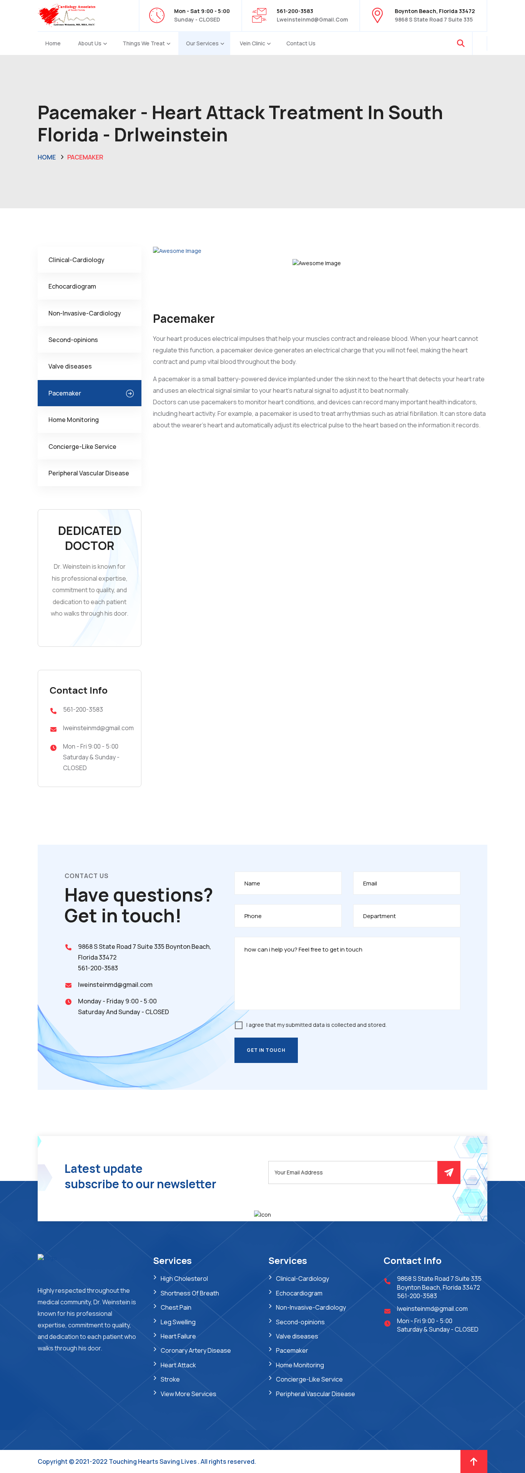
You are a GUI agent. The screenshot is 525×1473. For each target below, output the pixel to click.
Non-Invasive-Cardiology (84, 313)
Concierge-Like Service (82, 446)
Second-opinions (73, 339)
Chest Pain (176, 1307)
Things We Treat (144, 43)
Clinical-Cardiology (76, 260)
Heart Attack (178, 1365)
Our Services (202, 43)
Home (53, 43)
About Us (89, 43)
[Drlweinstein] (66, 14)
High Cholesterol (184, 1278)
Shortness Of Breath (190, 1293)
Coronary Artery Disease (196, 1350)
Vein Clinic (252, 43)
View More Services (188, 1394)
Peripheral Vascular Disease (88, 473)
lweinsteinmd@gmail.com (312, 19)
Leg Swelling (178, 1322)
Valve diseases (70, 366)
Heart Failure (178, 1336)
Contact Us (301, 43)
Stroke (170, 1379)
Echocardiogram (72, 286)
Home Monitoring (73, 419)
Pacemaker (64, 393)
